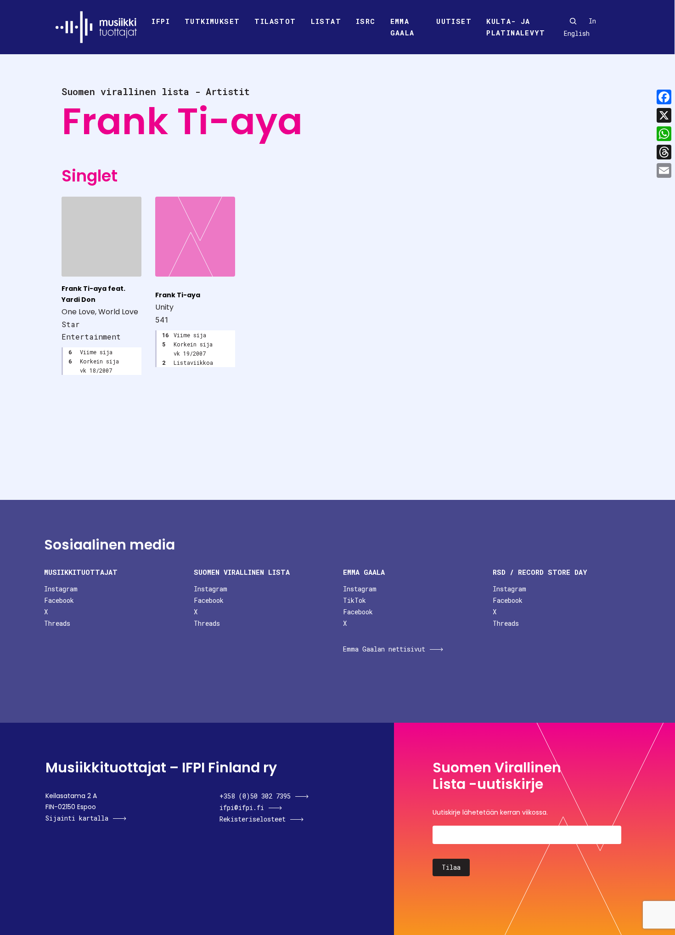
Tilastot (275, 21)
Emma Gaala (402, 27)
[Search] (573, 21)
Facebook (59, 600)
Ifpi (161, 21)
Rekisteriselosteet (252, 819)
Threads (57, 623)
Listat (326, 21)
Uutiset (454, 21)
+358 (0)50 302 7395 (255, 796)
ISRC (366, 21)
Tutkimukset (212, 21)
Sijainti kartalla (76, 818)
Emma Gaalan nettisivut (384, 649)
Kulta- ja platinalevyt (515, 27)
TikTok (354, 600)
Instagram (61, 588)
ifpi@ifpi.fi (241, 807)
